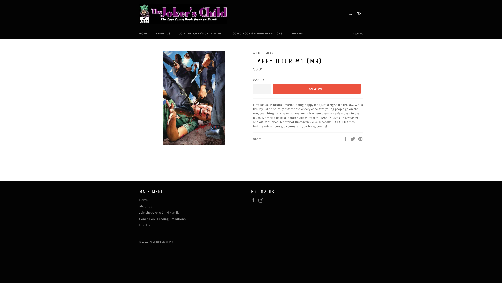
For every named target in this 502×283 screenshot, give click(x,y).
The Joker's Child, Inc (160, 241)
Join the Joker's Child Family (201, 33)
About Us (163, 33)
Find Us (297, 33)
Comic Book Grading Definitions (258, 33)
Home (143, 33)
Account (358, 33)
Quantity (258, 79)
